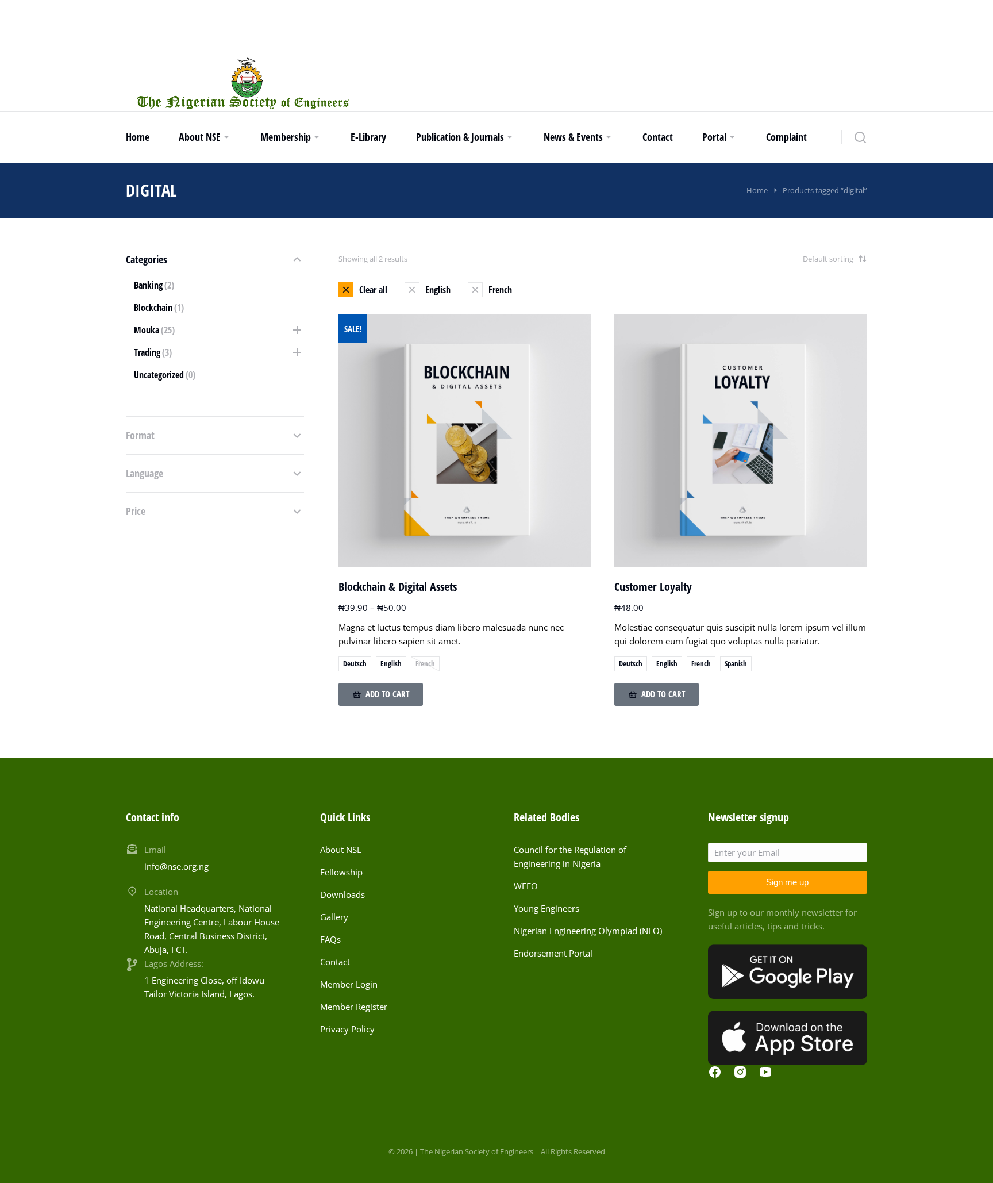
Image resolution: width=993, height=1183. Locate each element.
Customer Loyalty (653, 586)
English (391, 663)
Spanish (736, 663)
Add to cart (387, 694)
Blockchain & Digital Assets (397, 586)
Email (155, 849)
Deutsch (355, 663)
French (425, 663)
